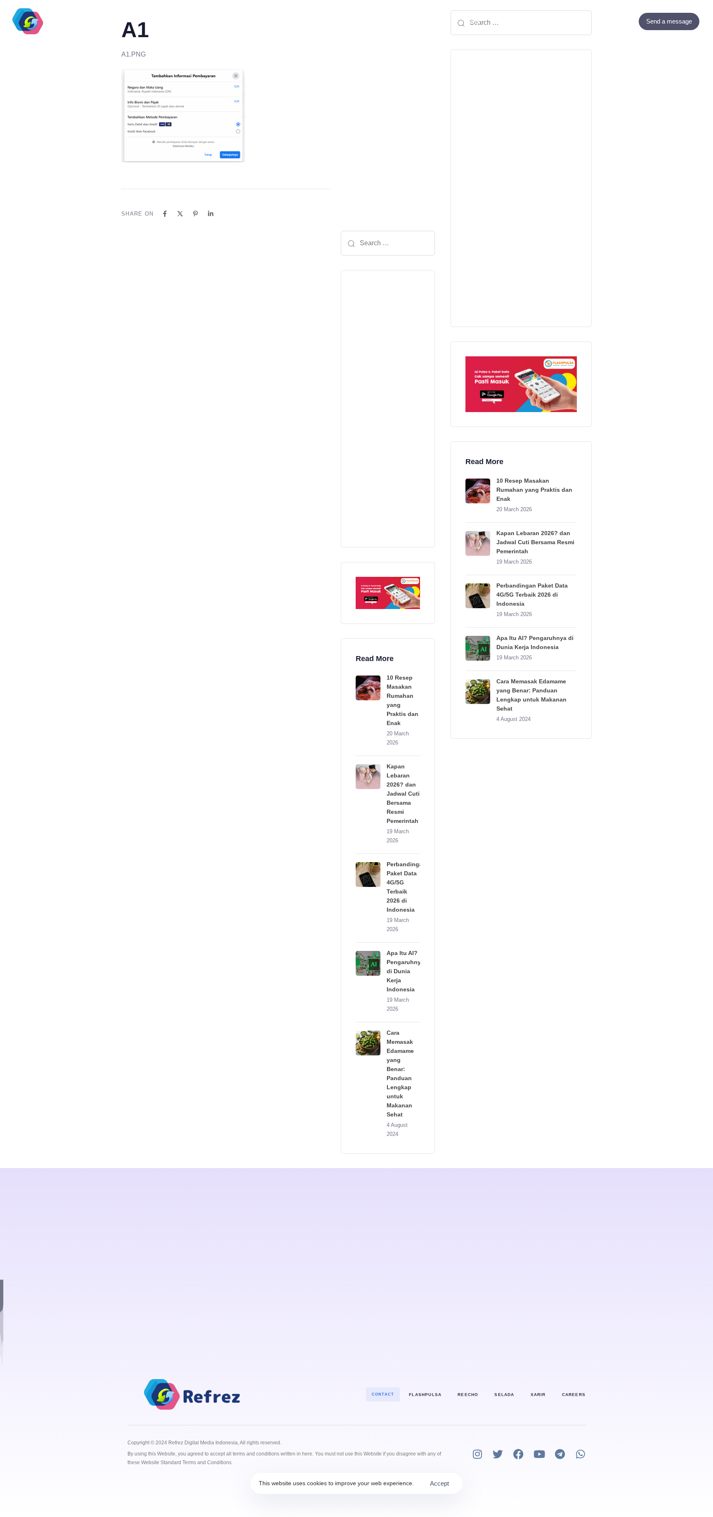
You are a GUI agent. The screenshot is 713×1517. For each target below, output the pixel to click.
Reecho (468, 1394)
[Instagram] (477, 1454)
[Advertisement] (388, 409)
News (471, 21)
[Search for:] (388, 243)
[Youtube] (539, 1454)
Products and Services (305, 21)
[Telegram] (560, 1454)
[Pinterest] (195, 214)
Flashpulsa (425, 1394)
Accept (439, 1483)
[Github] (627, 21)
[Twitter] (616, 21)
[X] (180, 214)
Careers (574, 1394)
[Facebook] (605, 21)
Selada (504, 1394)
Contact (420, 21)
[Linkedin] (211, 214)
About (378, 21)
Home (240, 21)
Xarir (538, 1394)
